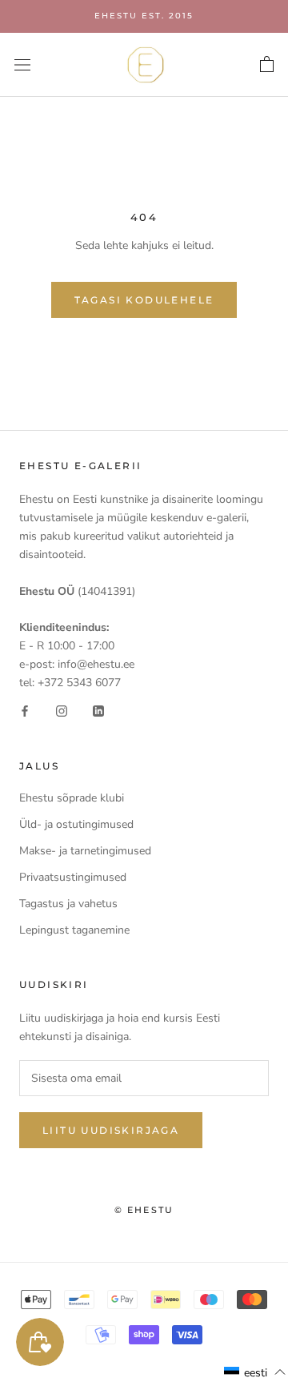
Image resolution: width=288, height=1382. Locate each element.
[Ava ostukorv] (267, 65)
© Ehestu (144, 1209)
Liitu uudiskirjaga (110, 1130)
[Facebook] (24, 710)
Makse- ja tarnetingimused (85, 850)
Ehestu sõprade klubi (71, 797)
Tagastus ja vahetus (68, 903)
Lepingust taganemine (74, 930)
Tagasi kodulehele (144, 300)
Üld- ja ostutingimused (76, 824)
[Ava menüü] (22, 64)
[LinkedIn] (98, 710)
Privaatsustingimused (72, 877)
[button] (255, 1372)
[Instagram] (61, 710)
